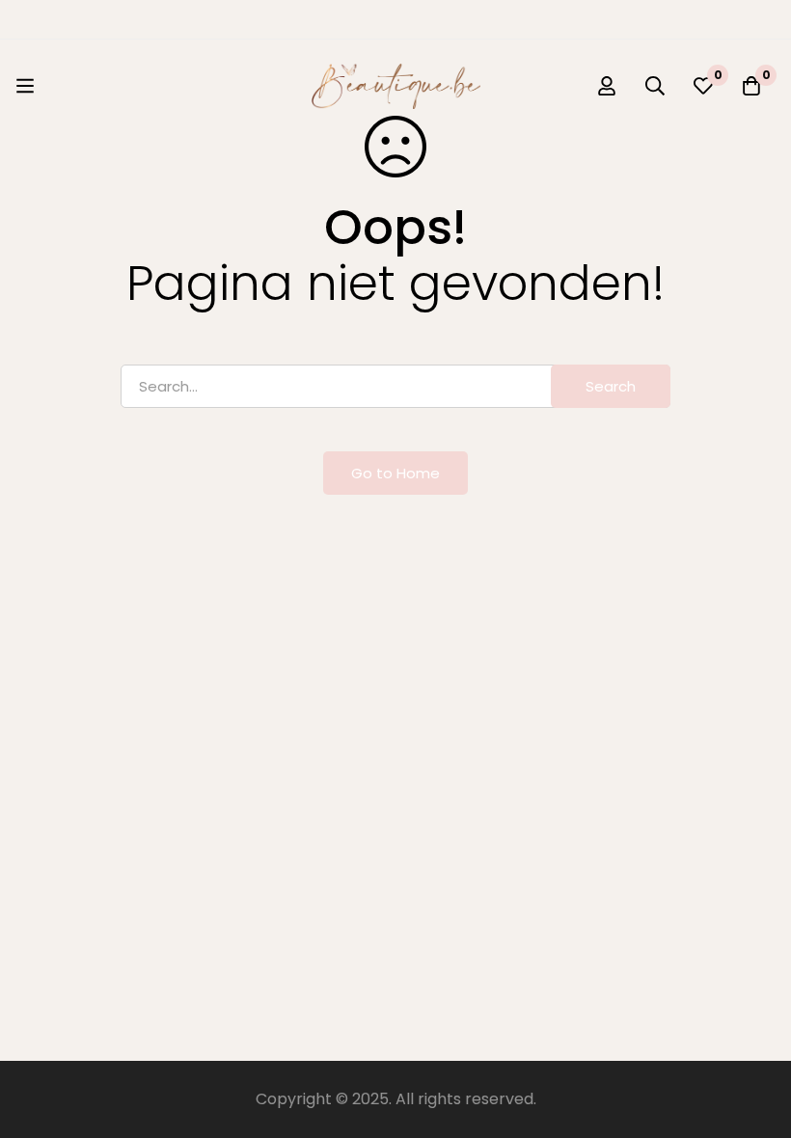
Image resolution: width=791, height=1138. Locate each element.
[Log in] (607, 85)
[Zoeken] (655, 85)
